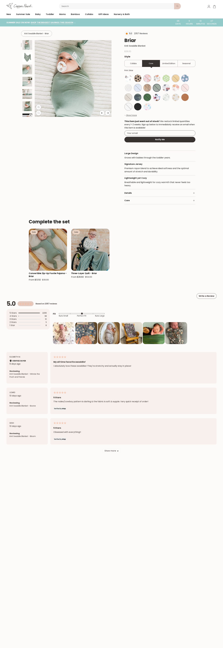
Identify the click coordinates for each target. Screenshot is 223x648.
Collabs (89, 14)
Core (151, 63)
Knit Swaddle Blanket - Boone (23, 406)
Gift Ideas (103, 14)
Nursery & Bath (122, 14)
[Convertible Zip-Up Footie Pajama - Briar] (48, 250)
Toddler (50, 14)
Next (107, 113)
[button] (64, 333)
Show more (110, 450)
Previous (102, 113)
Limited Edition (168, 63)
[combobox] (117, 6)
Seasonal (186, 63)
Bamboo (75, 14)
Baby (38, 14)
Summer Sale (23, 14)
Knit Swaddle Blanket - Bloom (23, 436)
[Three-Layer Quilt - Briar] (90, 250)
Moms (62, 14)
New (8, 14)
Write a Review (206, 296)
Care (127, 200)
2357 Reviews (141, 33)
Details (128, 192)
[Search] (177, 6)
